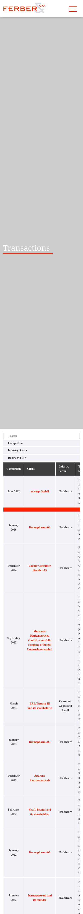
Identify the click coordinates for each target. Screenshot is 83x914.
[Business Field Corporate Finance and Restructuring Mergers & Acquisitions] (41, 458)
